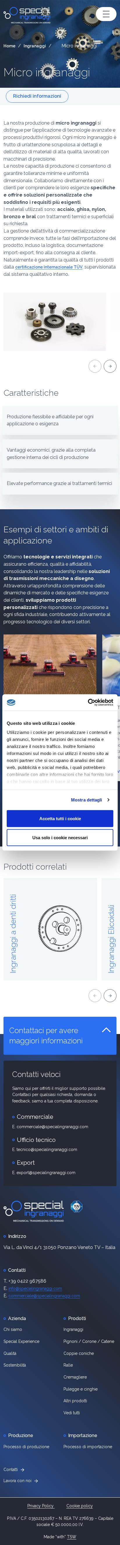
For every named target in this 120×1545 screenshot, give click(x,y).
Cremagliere (75, 1377)
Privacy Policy (41, 1505)
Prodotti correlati (35, 867)
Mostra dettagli (86, 799)
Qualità (9, 1353)
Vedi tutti (71, 1412)
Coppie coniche (78, 1353)
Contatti (10, 1469)
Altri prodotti (75, 1400)
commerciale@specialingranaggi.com (44, 1295)
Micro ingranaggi (46, 72)
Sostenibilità (14, 1365)
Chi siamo (12, 1329)
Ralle (68, 1365)
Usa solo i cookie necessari (60, 837)
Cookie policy (79, 1505)
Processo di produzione (26, 1446)
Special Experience (21, 1341)
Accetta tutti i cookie (60, 818)
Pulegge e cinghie (80, 1389)
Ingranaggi (35, 46)
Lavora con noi (17, 1480)
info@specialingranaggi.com (35, 1288)
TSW (71, 1536)
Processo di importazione (87, 1446)
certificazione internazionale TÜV (48, 267)
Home (9, 46)
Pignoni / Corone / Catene (88, 1341)
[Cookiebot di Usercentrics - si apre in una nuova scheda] (87, 702)
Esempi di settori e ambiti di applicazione (55, 535)
